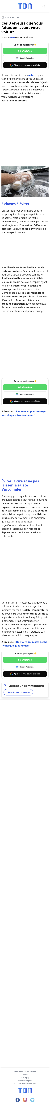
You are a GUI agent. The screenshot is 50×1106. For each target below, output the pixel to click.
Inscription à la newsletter (25, 1072)
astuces (32, 75)
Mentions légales (25, 1080)
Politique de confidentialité (25, 1083)
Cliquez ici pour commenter (18, 692)
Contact (25, 1075)
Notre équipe (25, 1077)
